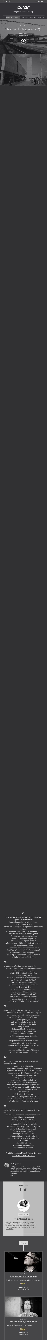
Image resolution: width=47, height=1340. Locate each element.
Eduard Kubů (24, 1222)
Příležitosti (33, 17)
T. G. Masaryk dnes (23, 1219)
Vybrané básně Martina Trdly (23, 1276)
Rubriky (8, 17)
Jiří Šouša (31, 1222)
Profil (12, 1175)
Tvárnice (39, 17)
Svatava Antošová (30, 1227)
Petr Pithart (23, 1225)
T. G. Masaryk (9, 1228)
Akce (27, 17)
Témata (16, 17)
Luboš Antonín (24, 1224)
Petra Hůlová (30, 1225)
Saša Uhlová (21, 1227)
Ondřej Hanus (32, 1224)
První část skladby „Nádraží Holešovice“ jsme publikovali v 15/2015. (23, 1154)
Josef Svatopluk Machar (12, 1224)
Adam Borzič (9, 1222)
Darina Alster (16, 1222)
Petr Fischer (9, 1225)
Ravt (23, 17)
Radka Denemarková (11, 1227)
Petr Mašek (16, 1225)
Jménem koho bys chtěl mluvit (23, 1322)
